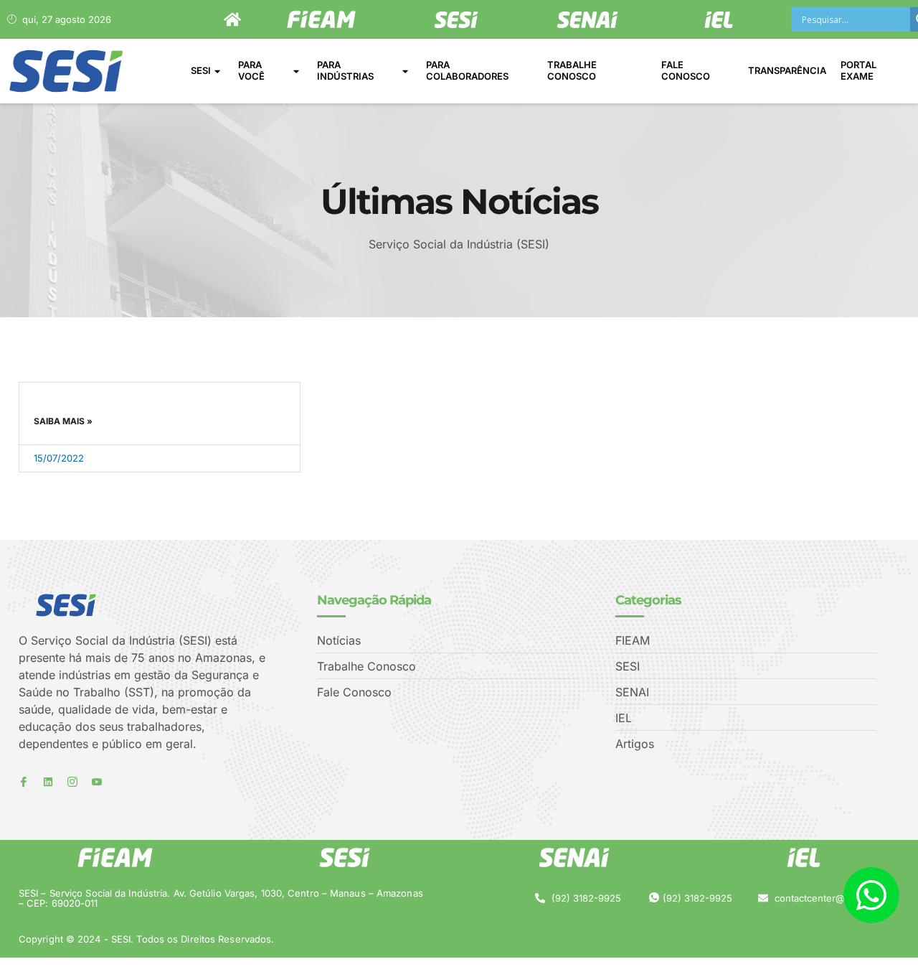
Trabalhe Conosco (572, 70)
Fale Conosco (685, 70)
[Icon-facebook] (24, 782)
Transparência (787, 70)
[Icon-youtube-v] (97, 782)
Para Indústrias (345, 70)
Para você (251, 70)
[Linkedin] (48, 782)
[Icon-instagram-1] (72, 782)
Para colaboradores (467, 70)
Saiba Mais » (63, 421)
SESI (201, 70)
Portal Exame (858, 70)
